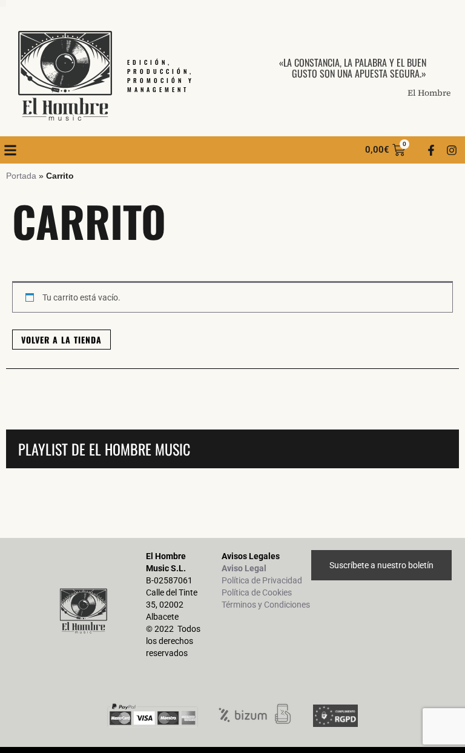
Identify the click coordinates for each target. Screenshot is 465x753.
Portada (21, 176)
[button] (10, 150)
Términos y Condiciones (266, 604)
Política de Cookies (257, 592)
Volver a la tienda (61, 339)
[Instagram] (452, 150)
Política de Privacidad (262, 580)
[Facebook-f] (431, 150)
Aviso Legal (244, 568)
